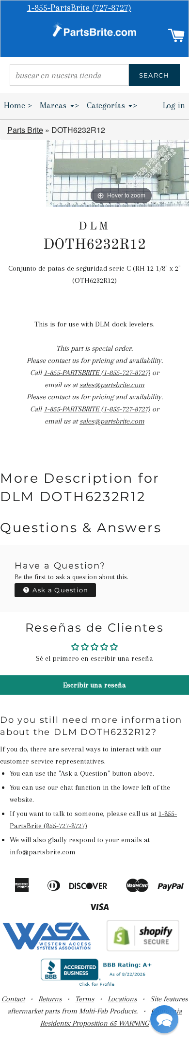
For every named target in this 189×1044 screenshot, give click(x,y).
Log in (174, 105)
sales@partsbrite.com (111, 384)
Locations (122, 999)
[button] (164, 1019)
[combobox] (69, 75)
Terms (84, 999)
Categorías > (112, 105)
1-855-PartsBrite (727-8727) (79, 7)
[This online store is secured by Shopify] (143, 949)
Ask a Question (60, 590)
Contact (13, 999)
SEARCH (154, 75)
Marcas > (59, 105)
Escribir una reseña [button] (94, 685)
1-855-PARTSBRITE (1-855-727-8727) (97, 372)
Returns (50, 999)
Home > (18, 105)
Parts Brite (25, 129)
